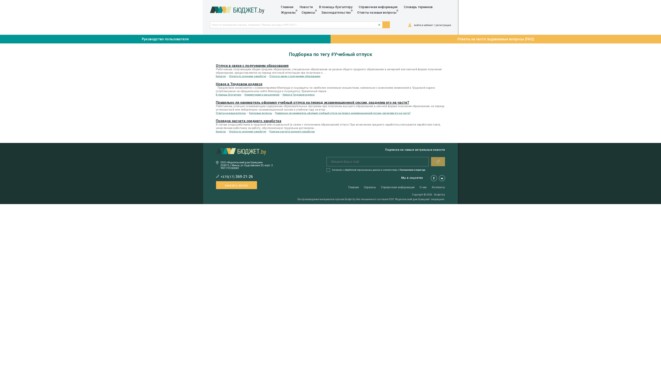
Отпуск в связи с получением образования (252, 66)
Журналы (288, 12)
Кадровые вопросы (260, 113)
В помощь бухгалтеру (336, 7)
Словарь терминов (418, 7)
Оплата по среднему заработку (247, 76)
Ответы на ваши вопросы (377, 12)
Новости (306, 7)
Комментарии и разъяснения (262, 94)
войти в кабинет (423, 25)
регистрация (443, 25)
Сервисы (308, 12)
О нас (423, 187)
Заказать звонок (236, 185)
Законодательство (336, 12)
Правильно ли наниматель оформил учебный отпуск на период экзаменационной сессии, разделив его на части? (312, 102)
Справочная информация (378, 7)
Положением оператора (412, 170)
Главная (287, 7)
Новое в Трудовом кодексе (239, 84)
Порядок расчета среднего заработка (248, 121)
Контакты (438, 187)
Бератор (221, 76)
